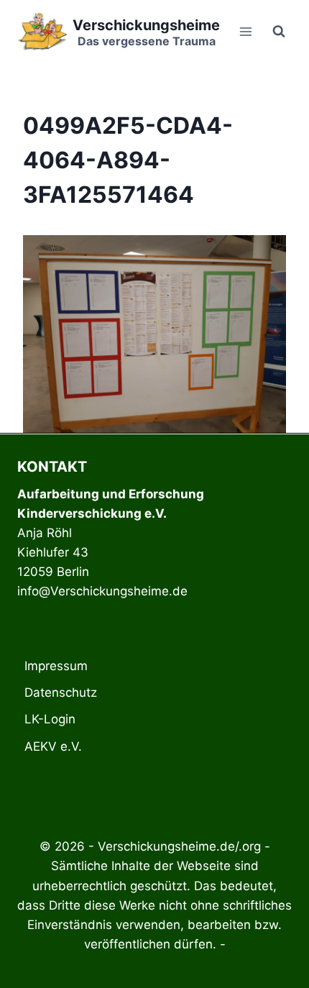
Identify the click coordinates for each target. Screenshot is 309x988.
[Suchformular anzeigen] (279, 32)
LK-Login (49, 719)
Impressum (56, 666)
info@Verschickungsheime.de (102, 591)
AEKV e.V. (53, 746)
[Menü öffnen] (245, 31)
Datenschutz (60, 692)
